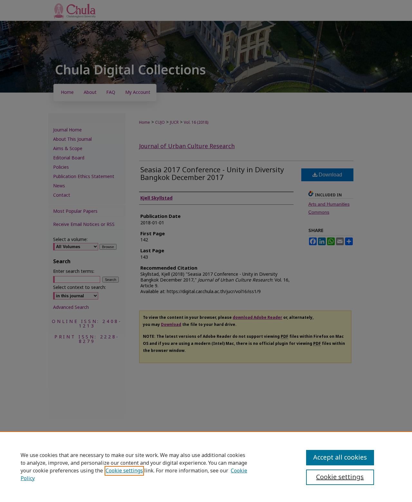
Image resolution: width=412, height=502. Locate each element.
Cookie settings (124, 471)
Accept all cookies (340, 457)
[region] (206, 466)
